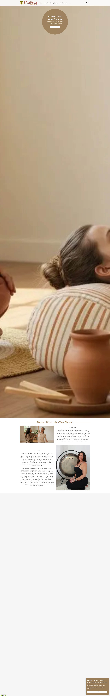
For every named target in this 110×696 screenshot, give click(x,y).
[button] (89, 3)
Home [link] (41, 3)
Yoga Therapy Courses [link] (65, 3)
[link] (28, 2)
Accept (97, 691)
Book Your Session (55, 27)
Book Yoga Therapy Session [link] (51, 3)
